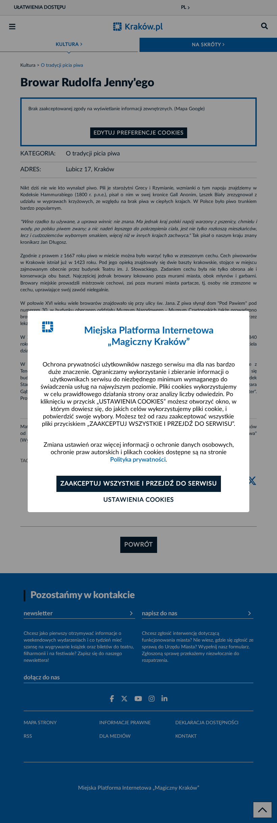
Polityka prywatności (138, 460)
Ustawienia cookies (138, 500)
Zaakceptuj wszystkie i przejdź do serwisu (138, 484)
